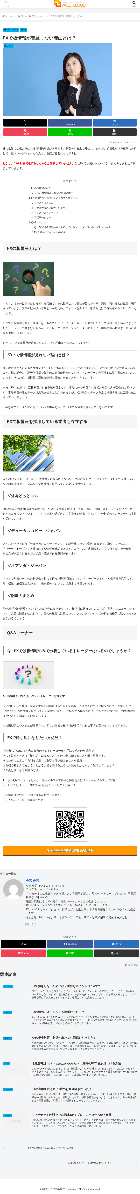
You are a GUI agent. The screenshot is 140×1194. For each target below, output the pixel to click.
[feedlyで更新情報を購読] (27, 924)
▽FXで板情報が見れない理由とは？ (53, 192)
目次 (65, 181)
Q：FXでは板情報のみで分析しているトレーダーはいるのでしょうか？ (72, 227)
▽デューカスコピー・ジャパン (51, 207)
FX (25, 30)
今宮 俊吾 (32, 880)
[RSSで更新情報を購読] (33, 924)
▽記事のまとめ (42, 217)
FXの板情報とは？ (41, 188)
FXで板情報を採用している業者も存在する (54, 197)
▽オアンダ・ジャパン (46, 212)
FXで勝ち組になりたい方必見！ (51, 232)
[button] (115, 132)
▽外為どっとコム (43, 202)
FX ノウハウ (12, 30)
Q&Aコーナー (38, 222)
